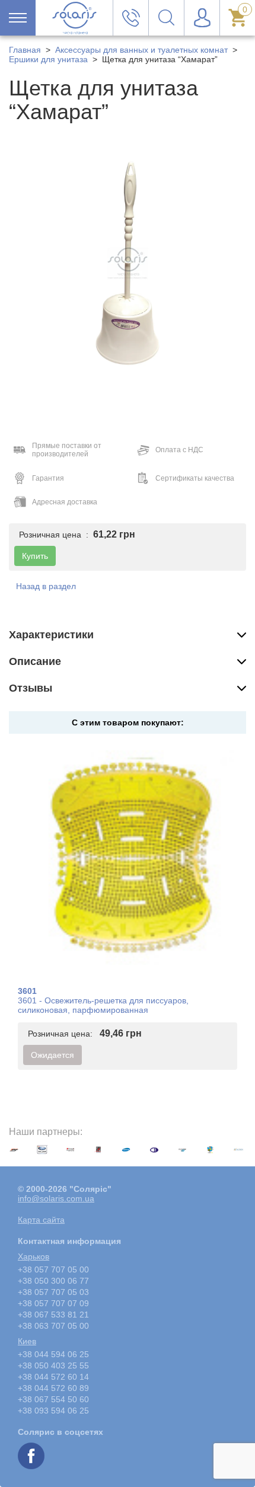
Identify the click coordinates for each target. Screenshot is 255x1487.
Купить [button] (35, 556)
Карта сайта (41, 1219)
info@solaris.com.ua (56, 1198)
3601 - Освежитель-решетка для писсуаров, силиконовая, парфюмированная (103, 1005)
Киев (27, 1341)
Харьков (33, 1256)
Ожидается (52, 1055)
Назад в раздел (46, 586)
